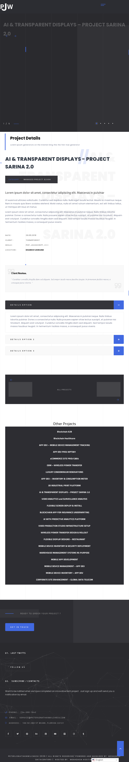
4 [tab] (109, 123)
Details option (21, 305)
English (99, 760)
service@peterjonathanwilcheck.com (42, 717)
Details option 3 (22, 351)
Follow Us (17, 667)
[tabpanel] (3, 79)
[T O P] (120, 748)
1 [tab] (96, 123)
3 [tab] (104, 123)
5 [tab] (113, 123)
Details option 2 (22, 339)
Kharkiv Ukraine (35, 250)
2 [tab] (100, 123)
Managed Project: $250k (37, 179)
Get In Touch (19, 627)
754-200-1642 (28, 712)
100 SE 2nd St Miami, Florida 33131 (43, 723)
